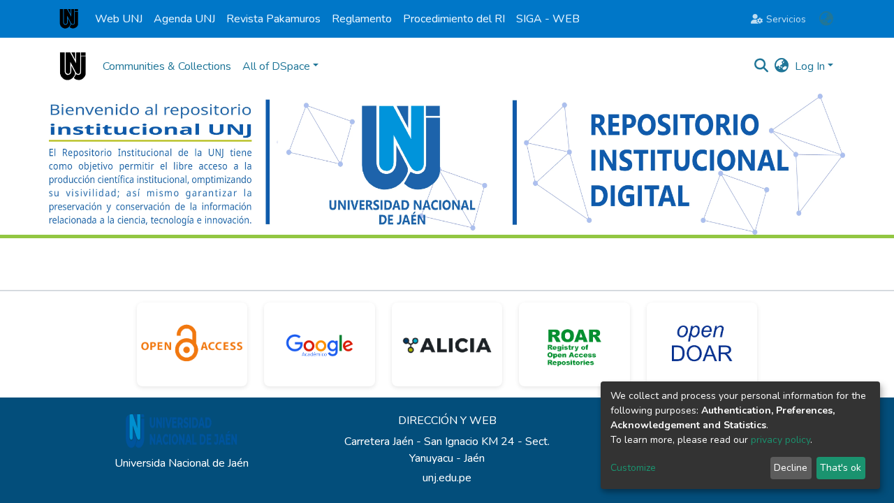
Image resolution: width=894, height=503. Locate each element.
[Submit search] (761, 66)
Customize (633, 467)
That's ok (840, 467)
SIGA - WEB (548, 19)
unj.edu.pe (447, 478)
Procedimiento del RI (454, 19)
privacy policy (780, 439)
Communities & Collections (167, 66)
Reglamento (362, 19)
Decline (790, 467)
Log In (810, 66)
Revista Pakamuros (273, 19)
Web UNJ (118, 19)
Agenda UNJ (184, 19)
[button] (826, 18)
